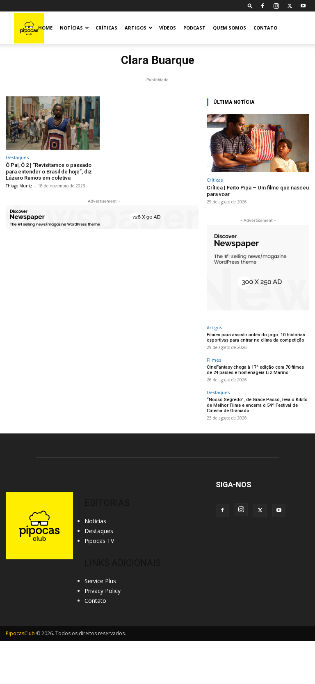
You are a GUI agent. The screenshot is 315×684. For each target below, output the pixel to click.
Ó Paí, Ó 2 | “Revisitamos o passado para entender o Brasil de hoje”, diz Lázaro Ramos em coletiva (49, 171)
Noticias (95, 521)
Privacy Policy (102, 591)
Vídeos (167, 28)
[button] (250, 5)
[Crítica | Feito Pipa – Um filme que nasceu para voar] (258, 143)
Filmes (214, 360)
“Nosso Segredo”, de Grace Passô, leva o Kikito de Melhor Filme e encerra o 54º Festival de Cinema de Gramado (257, 405)
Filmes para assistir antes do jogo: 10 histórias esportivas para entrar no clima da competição (256, 337)
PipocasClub (20, 633)
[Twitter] (289, 5)
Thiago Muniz (19, 186)
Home (45, 28)
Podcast (194, 28)
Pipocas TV (99, 541)
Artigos (135, 28)
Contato (265, 28)
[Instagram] (276, 5)
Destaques (17, 157)
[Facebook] (262, 5)
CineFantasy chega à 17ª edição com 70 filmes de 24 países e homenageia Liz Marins (255, 370)
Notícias (71, 28)
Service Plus (100, 581)
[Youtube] (303, 5)
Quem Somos (229, 28)
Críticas (106, 28)
